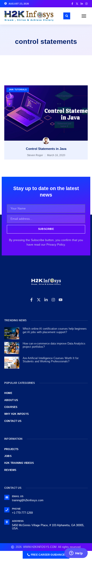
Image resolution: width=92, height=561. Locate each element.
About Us (11, 400)
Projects (11, 449)
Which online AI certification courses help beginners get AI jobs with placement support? (55, 330)
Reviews (10, 470)
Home (8, 393)
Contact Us (12, 421)
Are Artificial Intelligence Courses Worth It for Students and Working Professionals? (51, 360)
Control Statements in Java (46, 149)
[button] (84, 16)
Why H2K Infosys (16, 413)
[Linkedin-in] (46, 300)
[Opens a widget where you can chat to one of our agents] (76, 553)
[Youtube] (60, 300)
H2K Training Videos (19, 462)
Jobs (8, 456)
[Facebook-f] (31, 300)
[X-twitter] (39, 300)
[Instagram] (53, 300)
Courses (10, 407)
